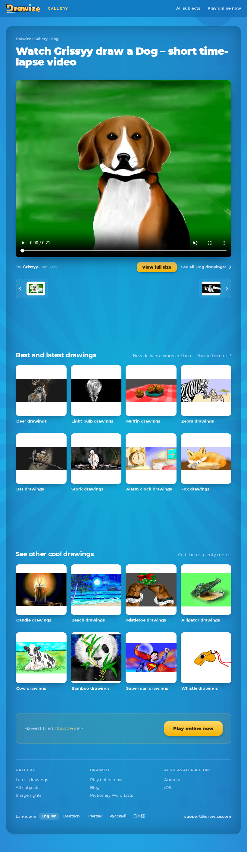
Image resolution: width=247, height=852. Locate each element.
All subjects (188, 8)
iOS (167, 787)
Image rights (29, 795)
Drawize (23, 39)
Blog (94, 787)
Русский (118, 816)
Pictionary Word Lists (111, 795)
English (49, 816)
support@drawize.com (207, 816)
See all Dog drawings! (203, 266)
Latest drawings (32, 779)
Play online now (224, 8)
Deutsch (71, 816)
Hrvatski (94, 816)
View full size (156, 267)
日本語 (139, 816)
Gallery (41, 39)
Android (172, 779)
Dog (54, 39)
